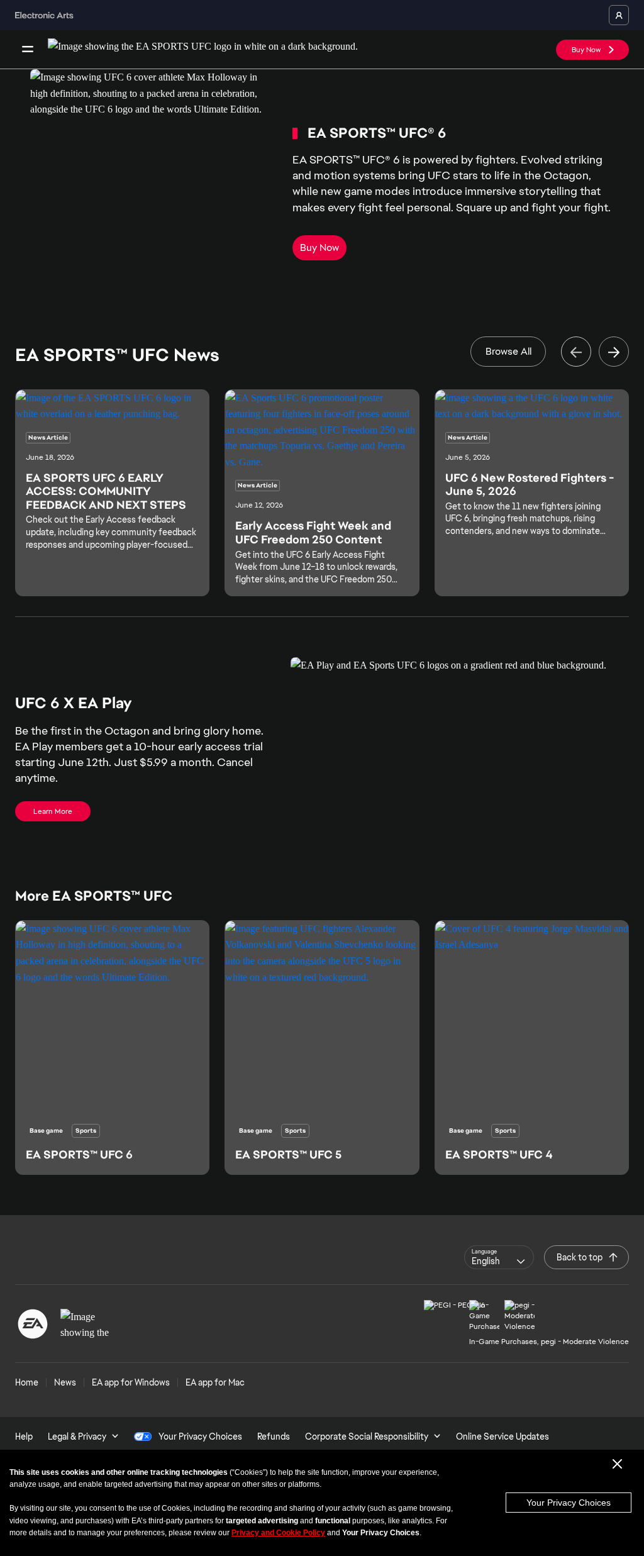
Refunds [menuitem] (273, 1436)
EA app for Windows (131, 1382)
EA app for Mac (215, 1382)
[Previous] (576, 351)
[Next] (614, 351)
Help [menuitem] (24, 1436)
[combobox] (499, 1257)
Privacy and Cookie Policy (278, 1532)
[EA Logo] (32, 1324)
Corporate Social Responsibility (366, 1436)
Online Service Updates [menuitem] (502, 1436)
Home (26, 1382)
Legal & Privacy (77, 1436)
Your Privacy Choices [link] (200, 1436)
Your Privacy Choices (568, 1503)
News (65, 1382)
